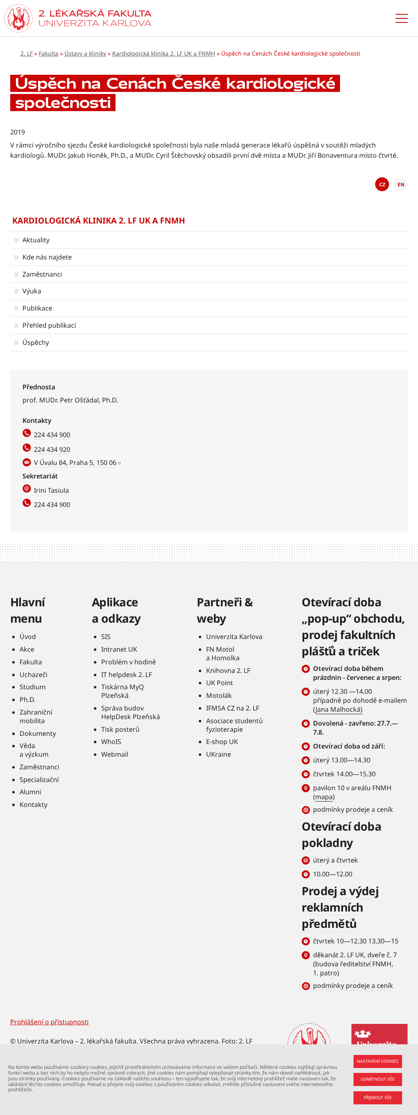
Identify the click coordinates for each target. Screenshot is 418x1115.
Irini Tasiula (51, 490)
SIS (106, 636)
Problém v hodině (128, 661)
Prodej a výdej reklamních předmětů (340, 907)
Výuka (31, 290)
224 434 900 (52, 434)
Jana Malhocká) (339, 709)
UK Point (219, 682)
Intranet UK (119, 649)
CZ (382, 184)
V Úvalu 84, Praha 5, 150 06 (75, 462)
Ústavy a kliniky (85, 53)
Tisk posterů (120, 729)
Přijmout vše (378, 1097)
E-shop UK (222, 741)
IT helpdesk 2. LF (126, 674)
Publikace (37, 308)
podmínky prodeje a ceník (353, 809)
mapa (324, 796)
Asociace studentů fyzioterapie (234, 725)
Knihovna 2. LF (228, 670)
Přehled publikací (49, 325)
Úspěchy (35, 342)
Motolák (219, 695)
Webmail (114, 754)
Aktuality (35, 239)
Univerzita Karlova (234, 636)
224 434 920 (52, 449)
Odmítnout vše (378, 1079)
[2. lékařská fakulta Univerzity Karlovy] (18, 18)
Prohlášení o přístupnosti (49, 1021)
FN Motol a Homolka (223, 653)
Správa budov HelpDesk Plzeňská (130, 712)
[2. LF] (95, 18)
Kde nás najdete (47, 256)
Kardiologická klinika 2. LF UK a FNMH (163, 53)
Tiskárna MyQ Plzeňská (122, 691)
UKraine (218, 754)
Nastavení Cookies (377, 1061)
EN (401, 184)
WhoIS (111, 741)
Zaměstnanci (42, 274)
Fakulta (48, 53)
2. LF (26, 53)
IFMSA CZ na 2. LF (232, 708)
